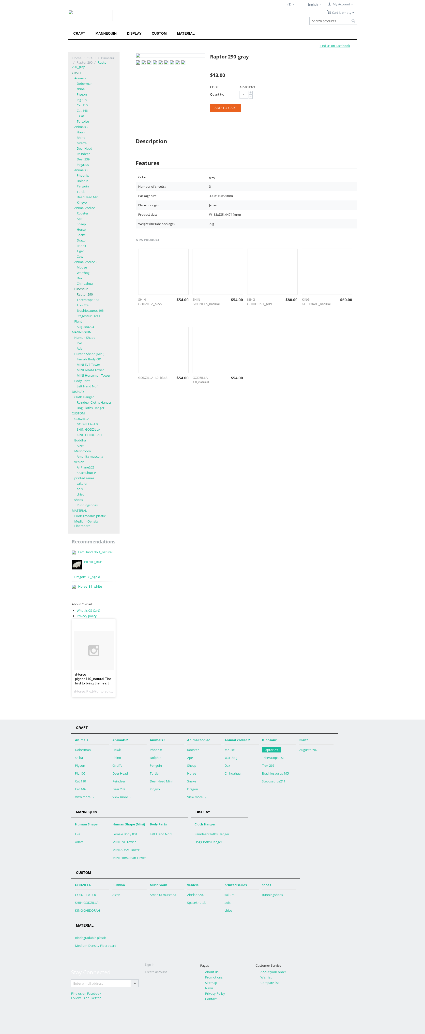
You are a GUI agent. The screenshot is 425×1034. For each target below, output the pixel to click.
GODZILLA (81, 418)
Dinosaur (107, 58)
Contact (211, 999)
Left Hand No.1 (88, 386)
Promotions (214, 977)
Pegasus (83, 164)
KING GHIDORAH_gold (259, 301)
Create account (156, 972)
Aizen (81, 445)
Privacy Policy (215, 993)
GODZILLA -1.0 (87, 424)
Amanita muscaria (90, 456)
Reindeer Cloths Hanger (94, 402)
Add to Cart (225, 107)
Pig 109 (82, 100)
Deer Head (84, 148)
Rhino (81, 137)
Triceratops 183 (88, 299)
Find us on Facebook (86, 993)
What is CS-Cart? (89, 610)
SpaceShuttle (86, 472)
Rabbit (81, 245)
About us (211, 972)
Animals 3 (81, 170)
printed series (84, 478)
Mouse (82, 267)
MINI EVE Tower (88, 364)
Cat (81, 116)
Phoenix (83, 175)
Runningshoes (87, 505)
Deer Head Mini (88, 197)
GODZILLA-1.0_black (152, 377)
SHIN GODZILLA (88, 429)
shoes (78, 499)
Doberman (84, 83)
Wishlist (266, 977)
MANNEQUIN (106, 33)
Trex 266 (83, 305)
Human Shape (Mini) (89, 354)
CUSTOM (159, 33)
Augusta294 (85, 327)
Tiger (80, 251)
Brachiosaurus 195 (90, 310)
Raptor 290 (84, 62)
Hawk (81, 132)
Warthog (83, 272)
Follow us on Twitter (86, 998)
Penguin (83, 186)
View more (84, 797)
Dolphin (82, 181)
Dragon (82, 240)
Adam (81, 348)
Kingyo (82, 202)
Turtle (81, 191)
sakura (82, 483)
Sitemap (211, 982)
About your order (273, 972)
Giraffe (82, 143)
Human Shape (84, 337)
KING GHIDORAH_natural (316, 301)
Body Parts (82, 381)
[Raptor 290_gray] (170, 55)
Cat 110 (82, 105)
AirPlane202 (85, 467)
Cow (80, 256)
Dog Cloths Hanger (90, 408)
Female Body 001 (89, 359)
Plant (78, 321)
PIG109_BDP (93, 562)
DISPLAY (134, 33)
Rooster (82, 213)
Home (76, 58)
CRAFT (79, 33)
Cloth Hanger (84, 397)
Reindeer (83, 154)
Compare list (269, 982)
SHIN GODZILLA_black (150, 301)
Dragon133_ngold (87, 577)
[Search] (353, 21)
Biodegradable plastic (90, 516)
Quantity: (217, 94)
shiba (81, 89)
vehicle (79, 462)
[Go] (134, 983)
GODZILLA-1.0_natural (201, 379)
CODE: (214, 87)
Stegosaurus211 (88, 316)
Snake (81, 235)
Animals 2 (81, 127)
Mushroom (82, 451)
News (209, 988)
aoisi (80, 489)
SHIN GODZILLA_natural (206, 301)
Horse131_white (90, 586)
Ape (79, 218)
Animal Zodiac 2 (85, 262)
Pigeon (82, 94)
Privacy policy (87, 616)
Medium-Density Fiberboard (86, 523)
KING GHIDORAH (89, 435)
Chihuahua (85, 283)
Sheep (81, 224)
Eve (79, 343)
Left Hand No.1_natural (95, 552)
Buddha (80, 440)
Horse (81, 229)
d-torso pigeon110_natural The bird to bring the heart (93, 678)
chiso (80, 494)
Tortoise (83, 121)
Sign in (149, 964)
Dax (79, 278)
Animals (80, 78)
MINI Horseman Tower (93, 375)
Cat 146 (82, 110)
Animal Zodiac (84, 208)
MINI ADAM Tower (90, 370)
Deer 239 (83, 159)
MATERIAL (186, 33)
